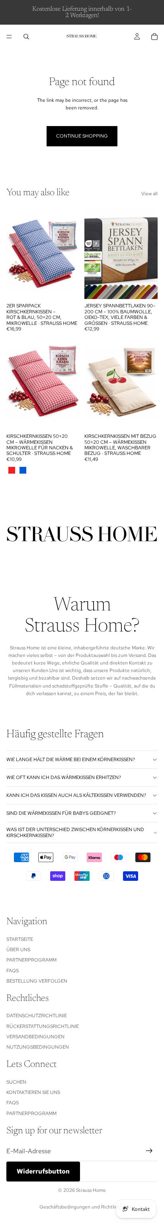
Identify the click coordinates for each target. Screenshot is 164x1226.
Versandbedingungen (35, 1037)
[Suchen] (26, 36)
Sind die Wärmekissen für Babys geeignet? (61, 813)
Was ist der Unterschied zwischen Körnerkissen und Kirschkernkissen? (75, 832)
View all (149, 193)
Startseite (19, 939)
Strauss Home (91, 1190)
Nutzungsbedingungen (37, 1047)
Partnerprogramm (31, 960)
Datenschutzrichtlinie (36, 1015)
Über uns (18, 949)
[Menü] (9, 36)
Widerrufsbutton (43, 1171)
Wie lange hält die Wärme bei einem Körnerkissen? (70, 759)
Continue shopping (82, 136)
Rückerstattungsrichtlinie (42, 1026)
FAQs (12, 971)
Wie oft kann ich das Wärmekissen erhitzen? (63, 777)
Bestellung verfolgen (36, 981)
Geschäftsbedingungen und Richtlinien (82, 1207)
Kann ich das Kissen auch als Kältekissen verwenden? (76, 795)
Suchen (16, 1081)
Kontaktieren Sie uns (33, 1092)
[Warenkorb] (154, 36)
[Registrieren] (149, 1150)
